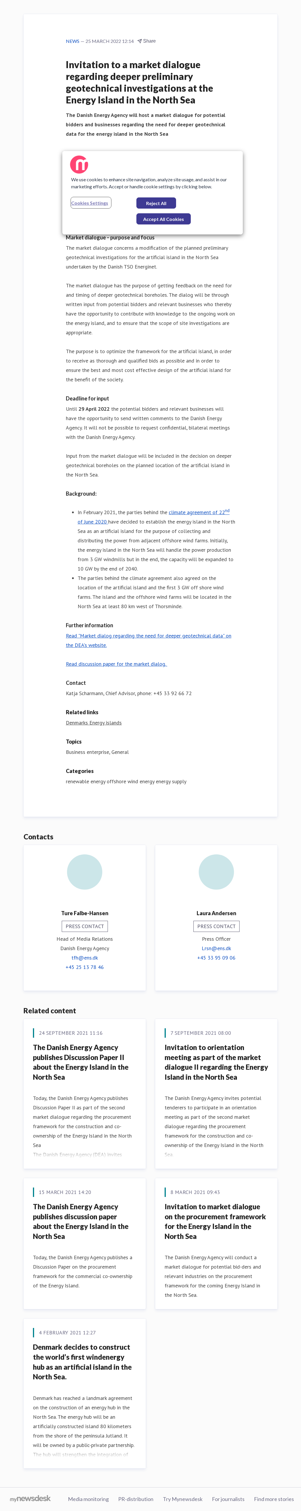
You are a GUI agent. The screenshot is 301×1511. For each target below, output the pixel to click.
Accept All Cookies (163, 219)
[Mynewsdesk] (30, 1499)
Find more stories (274, 1499)
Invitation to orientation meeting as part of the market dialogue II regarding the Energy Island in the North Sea (216, 1062)
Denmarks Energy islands (94, 722)
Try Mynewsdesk (183, 1499)
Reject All (156, 203)
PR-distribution (135, 1499)
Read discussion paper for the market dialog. (116, 663)
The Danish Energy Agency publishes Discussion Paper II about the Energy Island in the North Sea (80, 1062)
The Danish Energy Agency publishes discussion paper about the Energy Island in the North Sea (80, 1221)
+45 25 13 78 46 (85, 967)
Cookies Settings (89, 203)
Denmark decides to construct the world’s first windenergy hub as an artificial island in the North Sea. (82, 1362)
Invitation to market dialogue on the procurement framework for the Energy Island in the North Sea (215, 1221)
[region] (152, 192)
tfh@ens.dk (84, 957)
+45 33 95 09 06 (216, 957)
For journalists (228, 1499)
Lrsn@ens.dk (216, 948)
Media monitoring (88, 1499)
